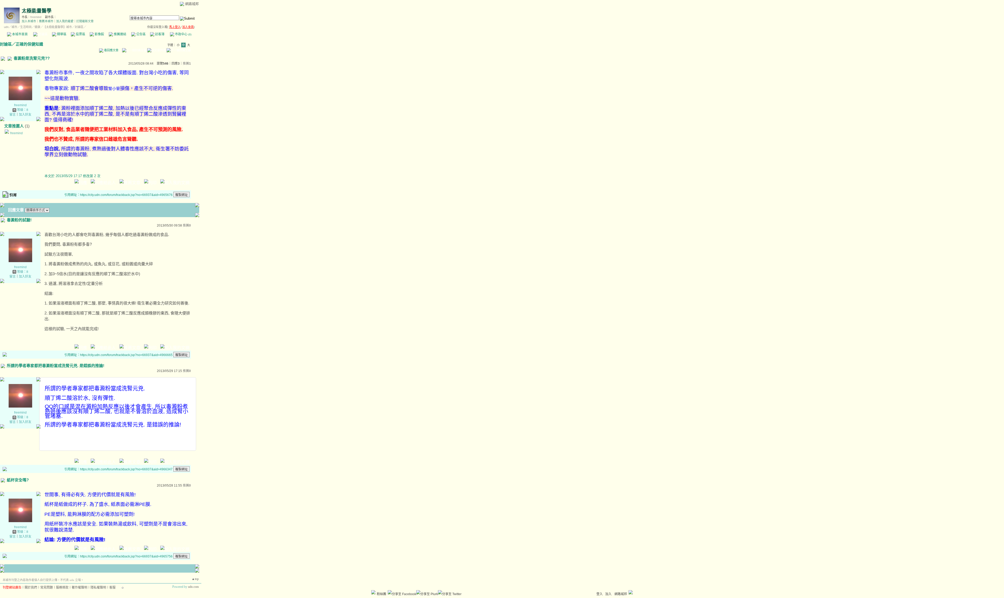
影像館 (99, 34)
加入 (608, 594)
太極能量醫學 (37, 11)
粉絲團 (381, 594)
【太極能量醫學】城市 (57, 27)
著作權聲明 (79, 587)
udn (6, 27)
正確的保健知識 (29, 44)
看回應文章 (110, 50)
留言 (12, 114)
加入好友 (25, 114)
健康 (37, 27)
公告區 (140, 34)
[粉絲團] (373, 592)
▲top (195, 579)
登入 (599, 594)
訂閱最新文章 (85, 21)
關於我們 (31, 587)
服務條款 (62, 587)
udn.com (193, 587)
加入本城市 (29, 21)
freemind (35, 17)
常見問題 (46, 587)
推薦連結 (119, 34)
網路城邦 (192, 4)
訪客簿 (159, 34)
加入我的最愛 (64, 21)
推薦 (187, 63)
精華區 (61, 34)
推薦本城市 (46, 21)
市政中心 (182, 34)
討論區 (42, 34)
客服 (112, 587)
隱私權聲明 (98, 587)
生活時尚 (26, 27)
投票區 (80, 34)
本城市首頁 (19, 34)
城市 (14, 27)
